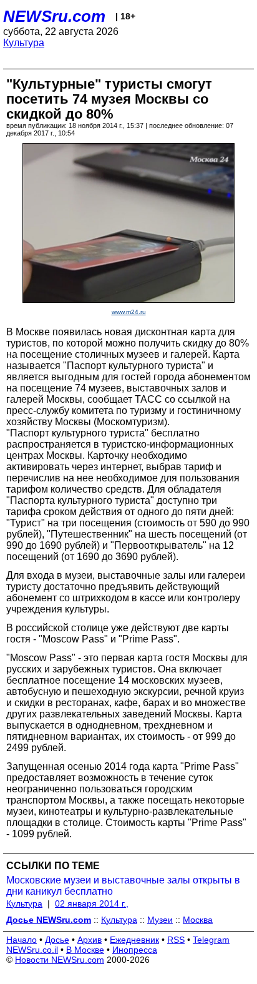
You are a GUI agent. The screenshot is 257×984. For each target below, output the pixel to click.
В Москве (85, 950)
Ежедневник (134, 940)
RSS (176, 940)
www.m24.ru (129, 311)
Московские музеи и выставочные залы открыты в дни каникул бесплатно (123, 886)
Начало (21, 940)
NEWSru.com (54, 16)
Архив (89, 940)
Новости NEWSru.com (59, 960)
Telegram (211, 940)
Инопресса (134, 950)
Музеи (160, 920)
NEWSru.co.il (32, 950)
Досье (57, 940)
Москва (198, 920)
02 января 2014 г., (91, 903)
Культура (23, 42)
